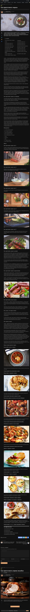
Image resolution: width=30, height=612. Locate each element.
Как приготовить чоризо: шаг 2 (9, 43)
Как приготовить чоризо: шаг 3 (21, 43)
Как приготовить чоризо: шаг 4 (9, 44)
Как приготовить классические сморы (9, 534)
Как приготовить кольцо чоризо (9, 47)
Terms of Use (15, 610)
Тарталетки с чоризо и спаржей (22, 53)
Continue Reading (15, 606)
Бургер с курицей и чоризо (9, 53)
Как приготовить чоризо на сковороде (9, 40)
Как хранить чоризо (8, 48)
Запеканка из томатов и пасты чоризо (22, 51)
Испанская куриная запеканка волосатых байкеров (10, 52)
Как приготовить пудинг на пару (8, 528)
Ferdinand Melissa (8, 11)
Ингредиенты (19, 40)
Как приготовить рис (7, 530)
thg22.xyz (5, 1)
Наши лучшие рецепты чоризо (21, 48)
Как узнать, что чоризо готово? (21, 47)
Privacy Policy (11, 610)
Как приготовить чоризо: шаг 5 (21, 44)
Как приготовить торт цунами (8, 531)
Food (1, 5)
